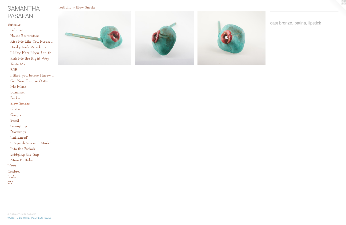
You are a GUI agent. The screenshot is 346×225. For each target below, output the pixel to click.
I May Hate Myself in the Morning (32, 53)
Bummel (17, 92)
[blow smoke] (94, 38)
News (12, 166)
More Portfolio (21, 160)
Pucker (15, 98)
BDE (13, 70)
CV (10, 183)
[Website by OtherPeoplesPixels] (336, 9)
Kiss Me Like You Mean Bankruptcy (32, 42)
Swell (14, 121)
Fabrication (19, 30)
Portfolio (14, 25)
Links (12, 177)
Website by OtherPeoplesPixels (30, 218)
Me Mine (18, 87)
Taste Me (17, 64)
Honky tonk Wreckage (28, 47)
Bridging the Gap (24, 155)
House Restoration (24, 36)
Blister (15, 109)
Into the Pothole (23, 149)
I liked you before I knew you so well (32, 75)
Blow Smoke (20, 104)
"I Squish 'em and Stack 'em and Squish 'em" (32, 143)
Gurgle (15, 115)
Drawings (18, 132)
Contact (14, 171)
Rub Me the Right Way (29, 58)
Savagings (18, 126)
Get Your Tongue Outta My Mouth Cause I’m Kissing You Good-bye (32, 81)
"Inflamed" (19, 138)
